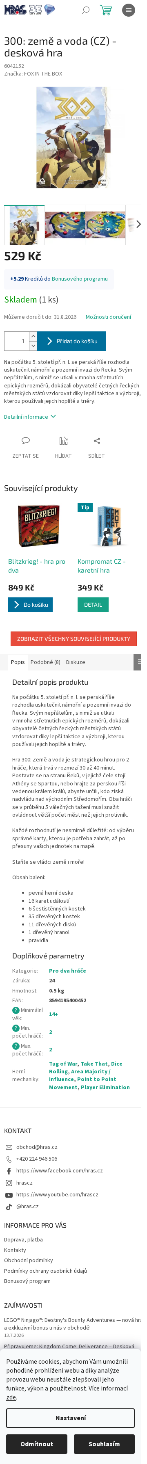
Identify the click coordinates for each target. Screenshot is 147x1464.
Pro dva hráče (67, 971)
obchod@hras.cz (37, 1147)
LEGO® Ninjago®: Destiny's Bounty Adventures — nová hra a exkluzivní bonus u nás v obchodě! (73, 1324)
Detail (93, 604)
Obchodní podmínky (28, 1260)
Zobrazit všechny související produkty (73, 638)
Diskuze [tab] (75, 662)
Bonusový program (27, 1281)
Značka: (33, 74)
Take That (94, 1064)
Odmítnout (36, 1444)
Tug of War (63, 1064)
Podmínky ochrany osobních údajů (45, 1271)
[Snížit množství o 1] (33, 345)
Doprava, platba (23, 1240)
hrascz (24, 1183)
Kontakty (15, 1250)
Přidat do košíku (77, 340)
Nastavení (71, 1418)
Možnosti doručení (108, 317)
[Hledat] (86, 10)
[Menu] (128, 10)
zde (11, 1397)
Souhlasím (104, 1444)
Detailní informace (26, 417)
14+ (53, 1014)
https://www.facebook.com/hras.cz (59, 1171)
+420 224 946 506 (36, 1159)
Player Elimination (105, 1087)
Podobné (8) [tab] (45, 662)
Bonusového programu (80, 279)
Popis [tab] (18, 662)
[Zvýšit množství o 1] (33, 336)
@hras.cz (27, 1206)
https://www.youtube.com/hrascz (57, 1195)
